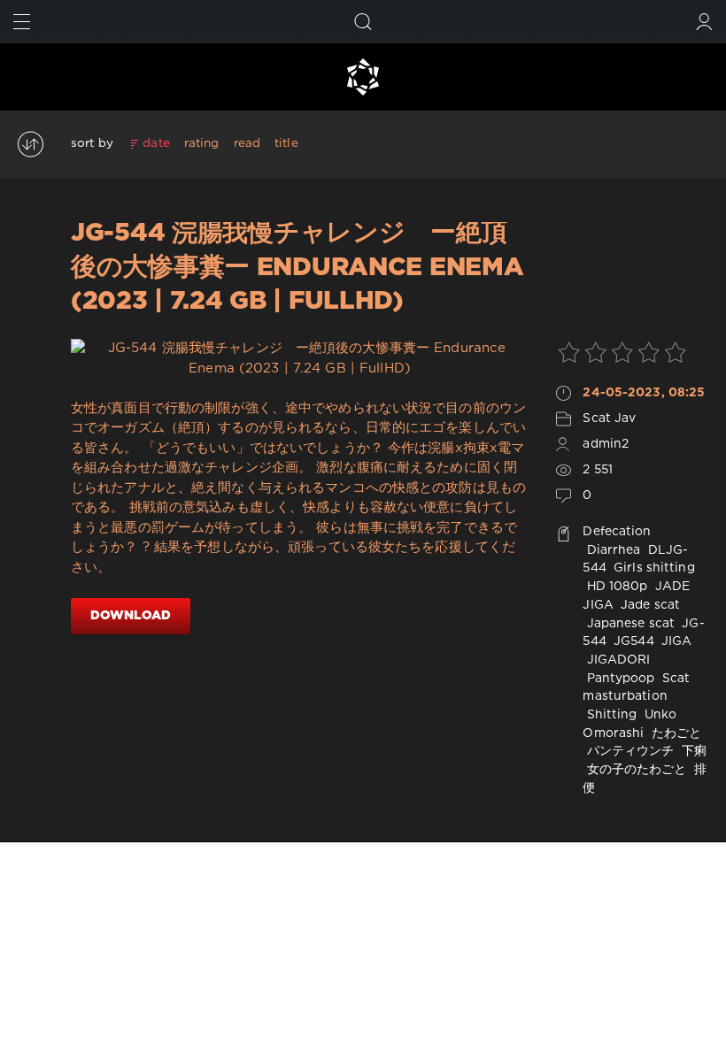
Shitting (610, 715)
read (247, 143)
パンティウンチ (628, 751)
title (286, 143)
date (156, 143)
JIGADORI (616, 660)
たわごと (675, 733)
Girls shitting (652, 568)
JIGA (675, 641)
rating (202, 143)
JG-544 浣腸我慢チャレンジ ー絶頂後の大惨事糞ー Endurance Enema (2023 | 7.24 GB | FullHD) (297, 267)
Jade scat (648, 605)
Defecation (617, 531)
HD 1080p (615, 586)
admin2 (606, 444)
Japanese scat (629, 623)
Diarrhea (611, 550)
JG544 (632, 641)
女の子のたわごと (634, 769)
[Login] (704, 21)
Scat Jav (609, 418)
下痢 (692, 751)
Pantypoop (618, 678)
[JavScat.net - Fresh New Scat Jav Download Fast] (363, 77)
